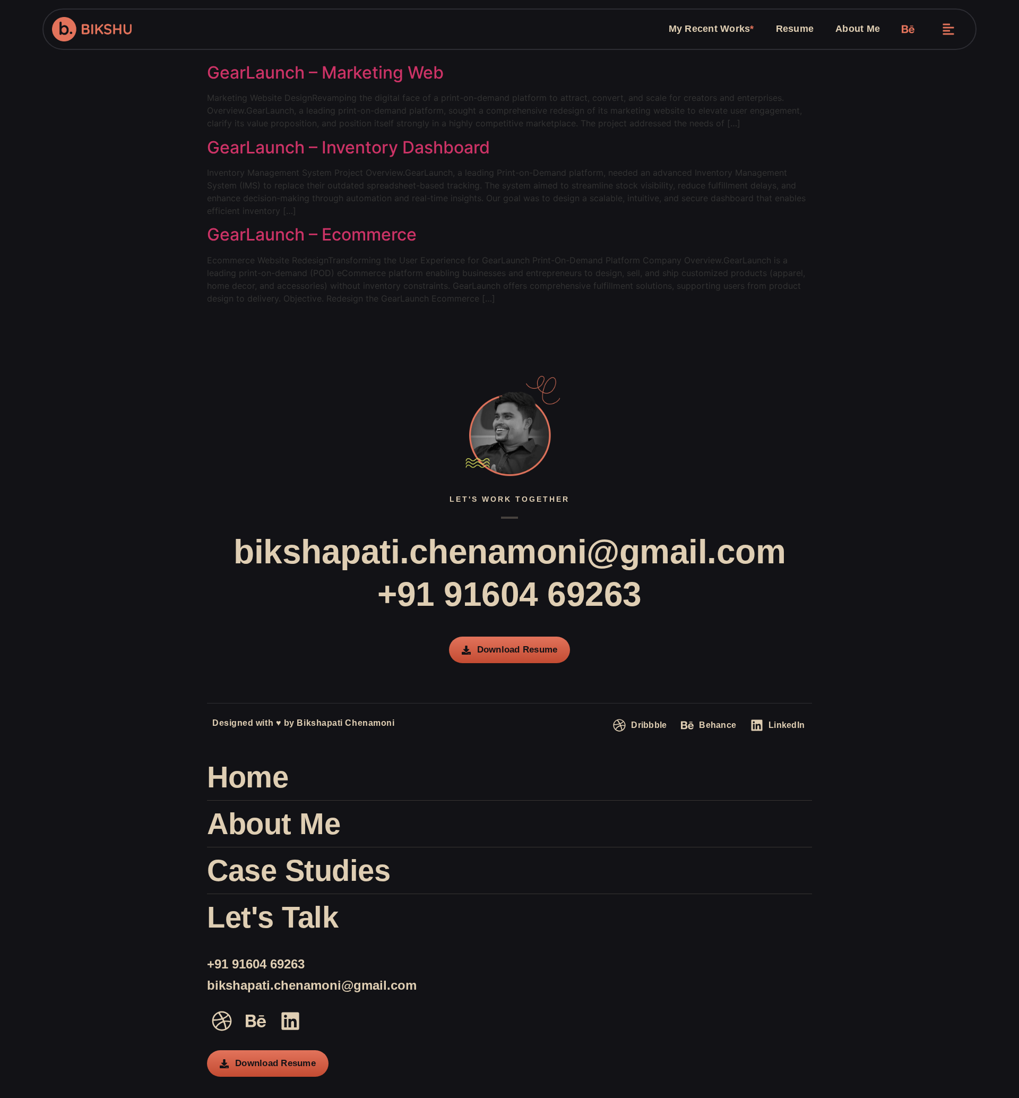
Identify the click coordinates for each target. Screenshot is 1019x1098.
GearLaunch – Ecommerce (312, 234)
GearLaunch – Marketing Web (325, 72)
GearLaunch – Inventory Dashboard (348, 147)
